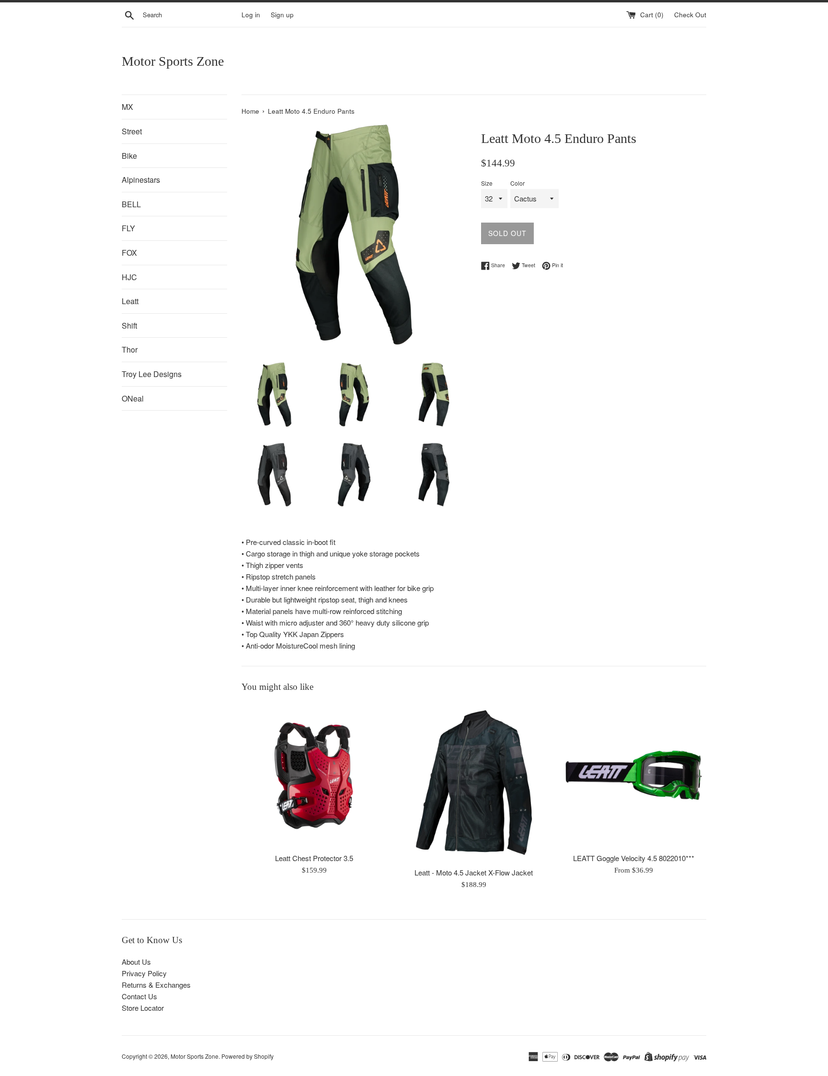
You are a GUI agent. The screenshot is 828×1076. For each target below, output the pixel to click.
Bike (129, 155)
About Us (136, 962)
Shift (129, 325)
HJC (129, 277)
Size (487, 183)
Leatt (130, 301)
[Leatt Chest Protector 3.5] (314, 775)
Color (517, 183)
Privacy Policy (144, 973)
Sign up (282, 14)
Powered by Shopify (247, 1056)
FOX (129, 252)
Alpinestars (141, 179)
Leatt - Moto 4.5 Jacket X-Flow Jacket (473, 872)
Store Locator (143, 1008)
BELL (131, 204)
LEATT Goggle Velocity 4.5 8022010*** (633, 858)
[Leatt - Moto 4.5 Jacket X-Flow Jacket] (473, 782)
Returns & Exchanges (156, 985)
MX (127, 106)
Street (132, 131)
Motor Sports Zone (173, 61)
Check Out (690, 14)
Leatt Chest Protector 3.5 (314, 858)
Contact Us (139, 996)
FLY (128, 228)
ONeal (133, 398)
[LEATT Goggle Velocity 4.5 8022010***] (633, 775)
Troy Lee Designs (152, 373)
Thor (130, 349)
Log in (251, 14)
